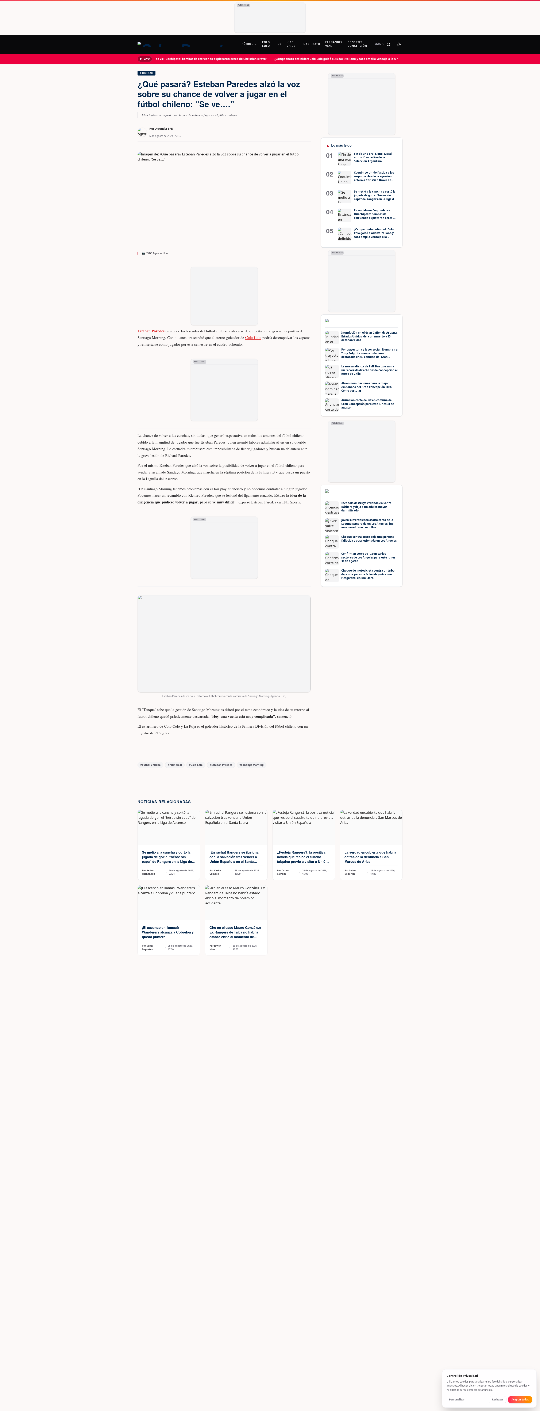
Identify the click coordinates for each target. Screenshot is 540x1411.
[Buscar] (388, 44)
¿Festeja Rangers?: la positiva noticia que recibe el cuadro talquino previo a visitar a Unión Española (302, 859)
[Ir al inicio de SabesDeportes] (187, 44)
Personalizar (457, 1399)
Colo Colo (253, 337)
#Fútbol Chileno (150, 765)
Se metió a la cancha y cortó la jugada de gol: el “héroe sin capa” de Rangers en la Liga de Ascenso (167, 859)
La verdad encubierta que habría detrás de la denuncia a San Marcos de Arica (370, 857)
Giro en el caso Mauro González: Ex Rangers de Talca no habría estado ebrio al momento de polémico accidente (235, 934)
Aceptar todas (520, 1399)
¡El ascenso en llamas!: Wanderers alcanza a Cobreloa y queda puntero (168, 932)
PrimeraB (146, 72)
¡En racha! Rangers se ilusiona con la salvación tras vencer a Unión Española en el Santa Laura (234, 859)
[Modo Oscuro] (398, 44)
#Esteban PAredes (221, 765)
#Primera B (175, 765)
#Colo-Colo (195, 765)
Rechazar (497, 1399)
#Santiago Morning (251, 765)
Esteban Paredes (151, 331)
